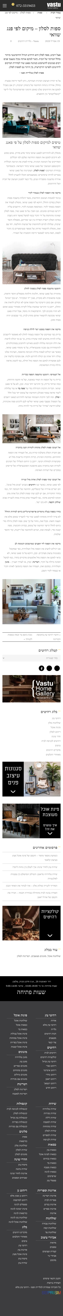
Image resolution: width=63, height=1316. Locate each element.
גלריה (53, 1029)
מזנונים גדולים (20, 1074)
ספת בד (21, 388)
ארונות (53, 1213)
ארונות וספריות (46, 1190)
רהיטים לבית (50, 1052)
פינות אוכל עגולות (19, 1033)
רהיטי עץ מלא (49, 1025)
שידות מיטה (21, 1169)
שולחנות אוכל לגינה (18, 1222)
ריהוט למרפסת (20, 1200)
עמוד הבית (56, 12)
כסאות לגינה (50, 1171)
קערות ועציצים (49, 1251)
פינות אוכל (56, 727)
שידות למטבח (49, 1122)
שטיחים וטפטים (19, 1177)
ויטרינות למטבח (19, 1093)
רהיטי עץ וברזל (49, 1061)
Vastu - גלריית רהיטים (28, 41)
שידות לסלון (50, 1131)
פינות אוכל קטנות (19, 1046)
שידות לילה (51, 1117)
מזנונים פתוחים (20, 1070)
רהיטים (32, 484)
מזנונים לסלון (21, 1154)
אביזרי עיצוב (48, 1237)
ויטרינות (22, 1084)
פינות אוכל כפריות (18, 1042)
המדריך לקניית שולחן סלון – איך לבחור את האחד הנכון (31, 885)
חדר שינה (56, 736)
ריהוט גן (22, 1190)
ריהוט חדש (51, 1087)
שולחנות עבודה (49, 1223)
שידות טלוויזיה (49, 1109)
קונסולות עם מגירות (18, 1126)
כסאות (52, 1144)
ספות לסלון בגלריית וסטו (32, 73)
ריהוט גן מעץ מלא (18, 1195)
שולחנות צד (50, 1232)
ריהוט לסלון (55, 732)
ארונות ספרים (49, 1209)
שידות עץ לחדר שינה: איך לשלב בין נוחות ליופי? (34, 867)
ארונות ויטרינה (49, 1195)
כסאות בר (22, 1029)
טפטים (53, 1247)
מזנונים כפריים (20, 1066)
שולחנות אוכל (54, 956)
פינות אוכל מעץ (20, 1254)
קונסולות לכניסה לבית (17, 1109)
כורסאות (23, 1141)
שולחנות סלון (54, 723)
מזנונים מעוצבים (38, 956)
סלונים (23, 1131)
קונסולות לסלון (20, 1113)
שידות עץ (22, 1263)
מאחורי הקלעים (53, 754)
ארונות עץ (22, 1249)
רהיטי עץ (56, 718)
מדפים (53, 1260)
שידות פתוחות (49, 1126)
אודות (53, 1020)
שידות (52, 1103)
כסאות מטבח (50, 1167)
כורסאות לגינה (20, 1213)
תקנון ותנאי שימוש (52, 1278)
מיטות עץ (22, 1164)
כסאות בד (51, 1163)
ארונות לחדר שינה (18, 1173)
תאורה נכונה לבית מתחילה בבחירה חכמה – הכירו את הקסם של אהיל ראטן (32, 895)
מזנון (7, 562)
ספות (39, 12)
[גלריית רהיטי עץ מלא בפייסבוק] (40, 667)
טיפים (58, 745)
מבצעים (52, 1038)
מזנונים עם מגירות (18, 1079)
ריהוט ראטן (51, 1079)
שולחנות (51, 1218)
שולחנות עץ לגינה (18, 1217)
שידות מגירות (50, 1113)
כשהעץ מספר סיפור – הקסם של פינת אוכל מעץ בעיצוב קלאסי (34, 857)
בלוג (24, 1227)
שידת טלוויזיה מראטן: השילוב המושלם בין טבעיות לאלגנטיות (34, 876)
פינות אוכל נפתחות (18, 1038)
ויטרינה (36, 562)
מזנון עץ (23, 1061)
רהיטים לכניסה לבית (51, 741)
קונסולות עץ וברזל (18, 1117)
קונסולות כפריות (19, 1122)
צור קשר (52, 1042)
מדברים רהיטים (53, 750)
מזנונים (22, 1052)
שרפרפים (51, 1176)
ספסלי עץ (51, 1180)
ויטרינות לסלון (23, 956)
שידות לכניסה (49, 1139)
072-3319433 (25, 6)
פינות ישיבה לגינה (18, 1209)
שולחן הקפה (55, 502)
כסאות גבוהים (49, 1158)
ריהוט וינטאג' (50, 1083)
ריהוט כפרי (51, 1066)
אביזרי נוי (52, 1255)
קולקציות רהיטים (48, 1057)
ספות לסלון (39, 170)
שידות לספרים (49, 1135)
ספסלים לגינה (20, 1204)
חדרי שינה (20, 1159)
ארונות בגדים (50, 1204)
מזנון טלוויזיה (21, 1057)
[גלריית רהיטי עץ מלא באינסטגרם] (48, 667)
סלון (57, 397)
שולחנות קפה (50, 1228)
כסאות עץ (51, 1150)
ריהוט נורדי (51, 1074)
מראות (53, 1242)
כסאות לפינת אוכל (47, 1154)
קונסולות (22, 1103)
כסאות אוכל (21, 1025)
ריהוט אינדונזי (49, 1070)
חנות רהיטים (50, 1033)
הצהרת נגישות (54, 1283)
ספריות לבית (50, 1200)
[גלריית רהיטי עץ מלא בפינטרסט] (56, 667)
